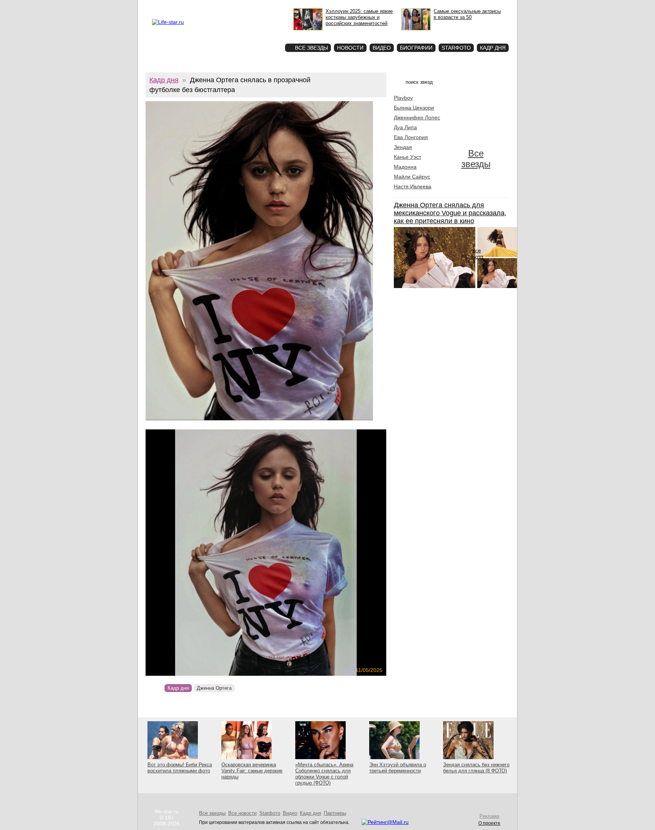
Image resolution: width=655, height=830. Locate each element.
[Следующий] (302, 552)
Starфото (257, 34)
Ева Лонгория (411, 137)
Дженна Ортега (214, 688)
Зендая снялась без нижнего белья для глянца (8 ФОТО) (476, 768)
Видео (382, 48)
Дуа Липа (405, 127)
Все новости (242, 813)
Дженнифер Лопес (417, 117)
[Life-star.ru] (168, 22)
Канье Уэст (407, 157)
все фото (476, 253)
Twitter (224, 6)
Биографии (416, 48)
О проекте (184, 6)
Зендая (403, 147)
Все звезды (475, 158)
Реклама (205, 6)
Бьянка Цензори (414, 108)
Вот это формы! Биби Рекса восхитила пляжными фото (179, 768)
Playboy (403, 98)
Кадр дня (493, 48)
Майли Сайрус (412, 177)
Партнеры (335, 813)
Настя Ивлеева (412, 186)
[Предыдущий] (182, 552)
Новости (350, 48)
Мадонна (405, 167)
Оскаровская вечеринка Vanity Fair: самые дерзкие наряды (251, 771)
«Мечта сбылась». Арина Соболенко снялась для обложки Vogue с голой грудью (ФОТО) (324, 774)
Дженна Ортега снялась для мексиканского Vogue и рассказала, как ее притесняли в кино (450, 213)
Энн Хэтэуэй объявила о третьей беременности (397, 768)
